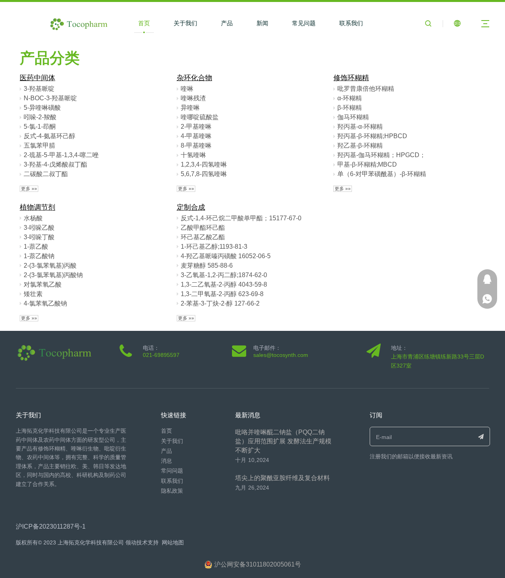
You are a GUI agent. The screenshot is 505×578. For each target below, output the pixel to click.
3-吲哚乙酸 (39, 227)
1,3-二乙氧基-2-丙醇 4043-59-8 (224, 284)
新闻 (262, 23)
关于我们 (185, 23)
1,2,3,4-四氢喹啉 (204, 164)
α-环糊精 (349, 98)
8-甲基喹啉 (196, 145)
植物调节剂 (37, 207)
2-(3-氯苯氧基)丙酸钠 (53, 275)
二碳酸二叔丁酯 (46, 174)
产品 (227, 23)
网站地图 (173, 542)
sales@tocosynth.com (280, 355)
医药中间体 (37, 78)
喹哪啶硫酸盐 (200, 117)
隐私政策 (172, 491)
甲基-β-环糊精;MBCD (367, 164)
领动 (131, 542)
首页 (144, 23)
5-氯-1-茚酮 (40, 126)
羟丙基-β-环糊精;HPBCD (372, 136)
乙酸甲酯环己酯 (203, 227)
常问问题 (172, 470)
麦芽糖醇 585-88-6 (207, 265)
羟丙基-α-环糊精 (360, 126)
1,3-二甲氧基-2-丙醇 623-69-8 (222, 294)
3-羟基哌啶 (39, 88)
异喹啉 (190, 107)
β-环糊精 (349, 107)
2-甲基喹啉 (196, 126)
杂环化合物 (194, 78)
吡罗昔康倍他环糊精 (365, 88)
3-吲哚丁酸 (39, 237)
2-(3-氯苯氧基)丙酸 (50, 265)
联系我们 (351, 23)
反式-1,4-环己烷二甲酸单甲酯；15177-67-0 (241, 218)
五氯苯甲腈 (39, 145)
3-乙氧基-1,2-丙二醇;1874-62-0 (224, 275)
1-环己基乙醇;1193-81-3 (214, 246)
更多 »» (29, 188)
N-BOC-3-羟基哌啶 (50, 98)
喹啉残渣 (193, 98)
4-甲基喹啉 (196, 136)
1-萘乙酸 (36, 246)
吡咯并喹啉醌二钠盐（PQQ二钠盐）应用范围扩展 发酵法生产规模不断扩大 (283, 441)
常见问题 (304, 23)
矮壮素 (33, 294)
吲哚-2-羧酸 (40, 117)
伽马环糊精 (353, 117)
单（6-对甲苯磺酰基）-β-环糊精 (381, 174)
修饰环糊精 (351, 78)
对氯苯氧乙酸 (43, 284)
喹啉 (187, 88)
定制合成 (191, 207)
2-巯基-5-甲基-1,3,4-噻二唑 (61, 155)
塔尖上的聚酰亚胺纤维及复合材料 (282, 478)
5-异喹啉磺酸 (42, 107)
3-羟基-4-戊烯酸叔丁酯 (55, 164)
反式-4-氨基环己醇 (49, 136)
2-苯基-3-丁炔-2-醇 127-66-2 (220, 303)
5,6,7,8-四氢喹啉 (204, 174)
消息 (166, 461)
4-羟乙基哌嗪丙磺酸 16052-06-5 (226, 256)
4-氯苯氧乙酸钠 (45, 303)
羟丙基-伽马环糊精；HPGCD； (381, 155)
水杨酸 (33, 218)
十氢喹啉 (193, 155)
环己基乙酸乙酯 (203, 237)
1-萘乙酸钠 (39, 256)
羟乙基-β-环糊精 (360, 145)
